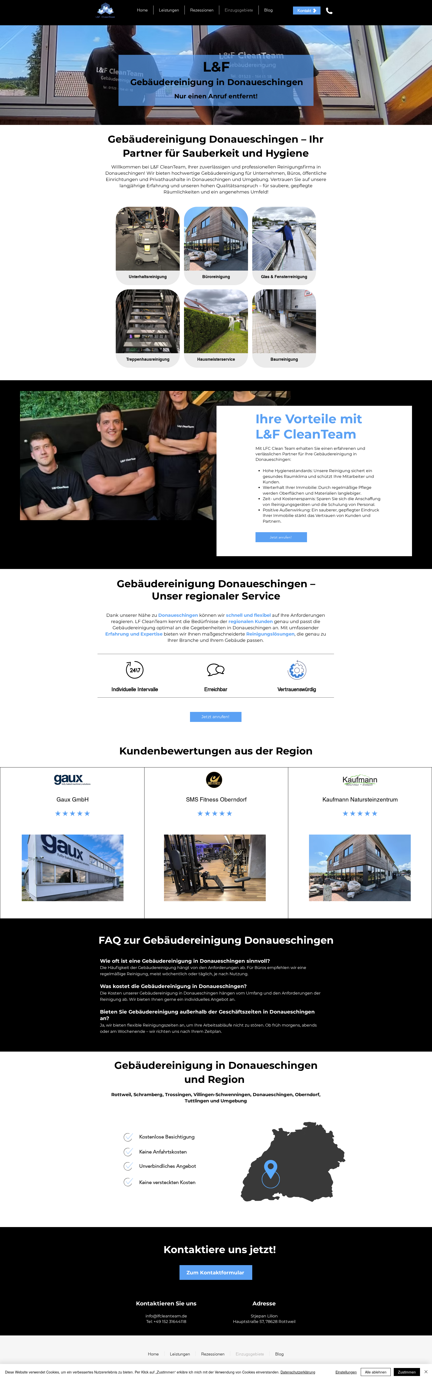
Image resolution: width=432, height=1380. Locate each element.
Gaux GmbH (72, 799)
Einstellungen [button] (346, 1371)
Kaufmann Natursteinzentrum (360, 799)
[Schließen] (426, 1372)
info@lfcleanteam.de (166, 1316)
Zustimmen (407, 1371)
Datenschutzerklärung (297, 1371)
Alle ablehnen (375, 1371)
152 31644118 (174, 1321)
